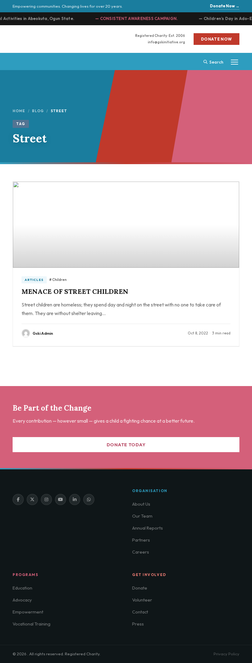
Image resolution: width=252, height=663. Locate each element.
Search (216, 62)
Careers (140, 552)
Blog (38, 111)
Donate (139, 588)
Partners (141, 540)
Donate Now (216, 39)
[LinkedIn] (74, 499)
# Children (58, 280)
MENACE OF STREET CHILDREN (75, 291)
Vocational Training (31, 624)
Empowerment (28, 612)
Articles (34, 280)
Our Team (142, 516)
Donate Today (126, 445)
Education (22, 588)
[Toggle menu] (234, 62)
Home (19, 111)
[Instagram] (46, 499)
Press (138, 624)
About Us (141, 504)
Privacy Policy (226, 653)
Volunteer (142, 600)
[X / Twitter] (32, 499)
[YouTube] (60, 499)
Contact (140, 612)
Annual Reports (147, 528)
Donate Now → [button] (224, 5)
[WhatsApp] (88, 499)
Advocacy (22, 600)
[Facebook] (18, 499)
